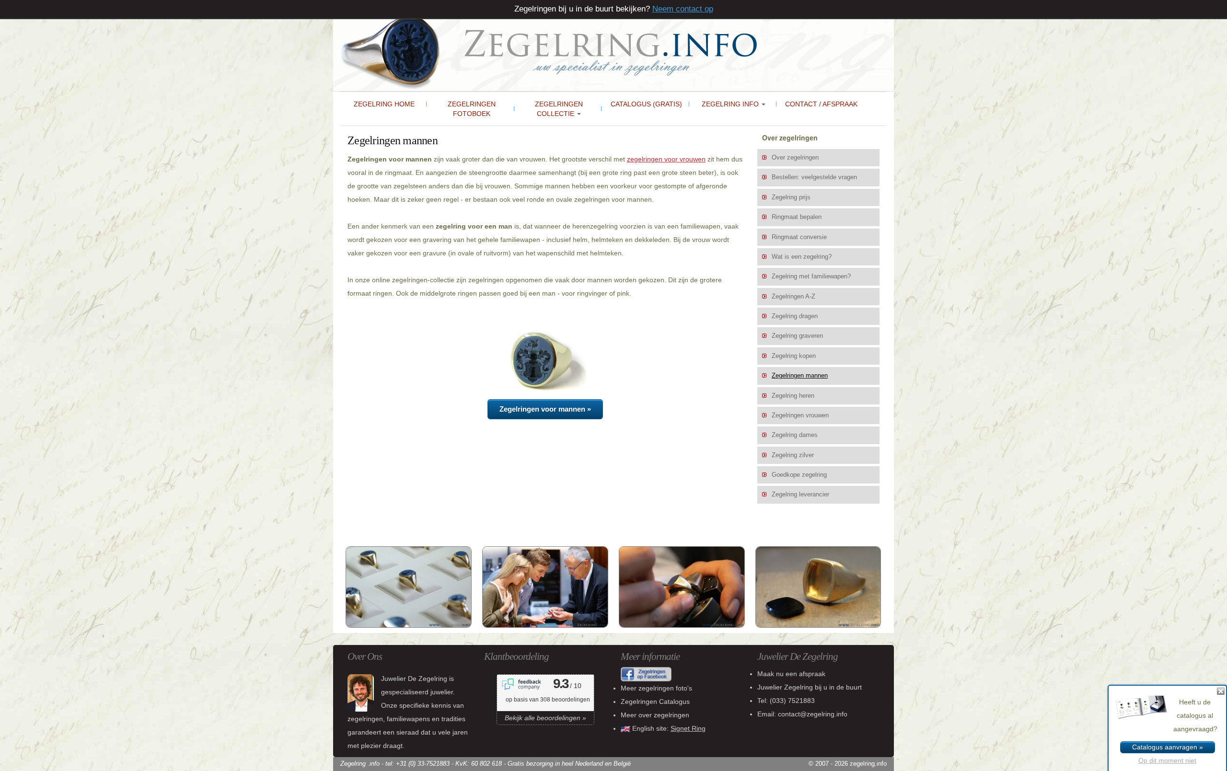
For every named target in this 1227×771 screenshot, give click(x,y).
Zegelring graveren (797, 336)
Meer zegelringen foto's (656, 688)
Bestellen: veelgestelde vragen (814, 177)
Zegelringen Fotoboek (472, 108)
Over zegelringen (795, 157)
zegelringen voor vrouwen (666, 159)
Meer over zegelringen (655, 715)
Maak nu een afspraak (791, 674)
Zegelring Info (731, 104)
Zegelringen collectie (559, 108)
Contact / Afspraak (821, 104)
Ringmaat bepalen (797, 217)
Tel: (786, 700)
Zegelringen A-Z (793, 296)
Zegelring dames (795, 435)
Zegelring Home (384, 104)
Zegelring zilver (793, 455)
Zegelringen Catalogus (655, 701)
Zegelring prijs (791, 197)
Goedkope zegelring (799, 475)
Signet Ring (688, 728)
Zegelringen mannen (800, 375)
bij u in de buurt (809, 687)
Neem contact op (682, 8)
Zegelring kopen (794, 356)
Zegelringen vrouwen (800, 415)
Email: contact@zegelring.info (802, 714)
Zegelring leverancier (800, 494)
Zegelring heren (793, 395)
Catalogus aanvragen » (1167, 747)
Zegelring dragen (795, 316)
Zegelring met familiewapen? (811, 276)
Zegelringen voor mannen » (545, 409)
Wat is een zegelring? (802, 256)
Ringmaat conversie (799, 237)
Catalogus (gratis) (646, 104)
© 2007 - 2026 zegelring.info (848, 763)
